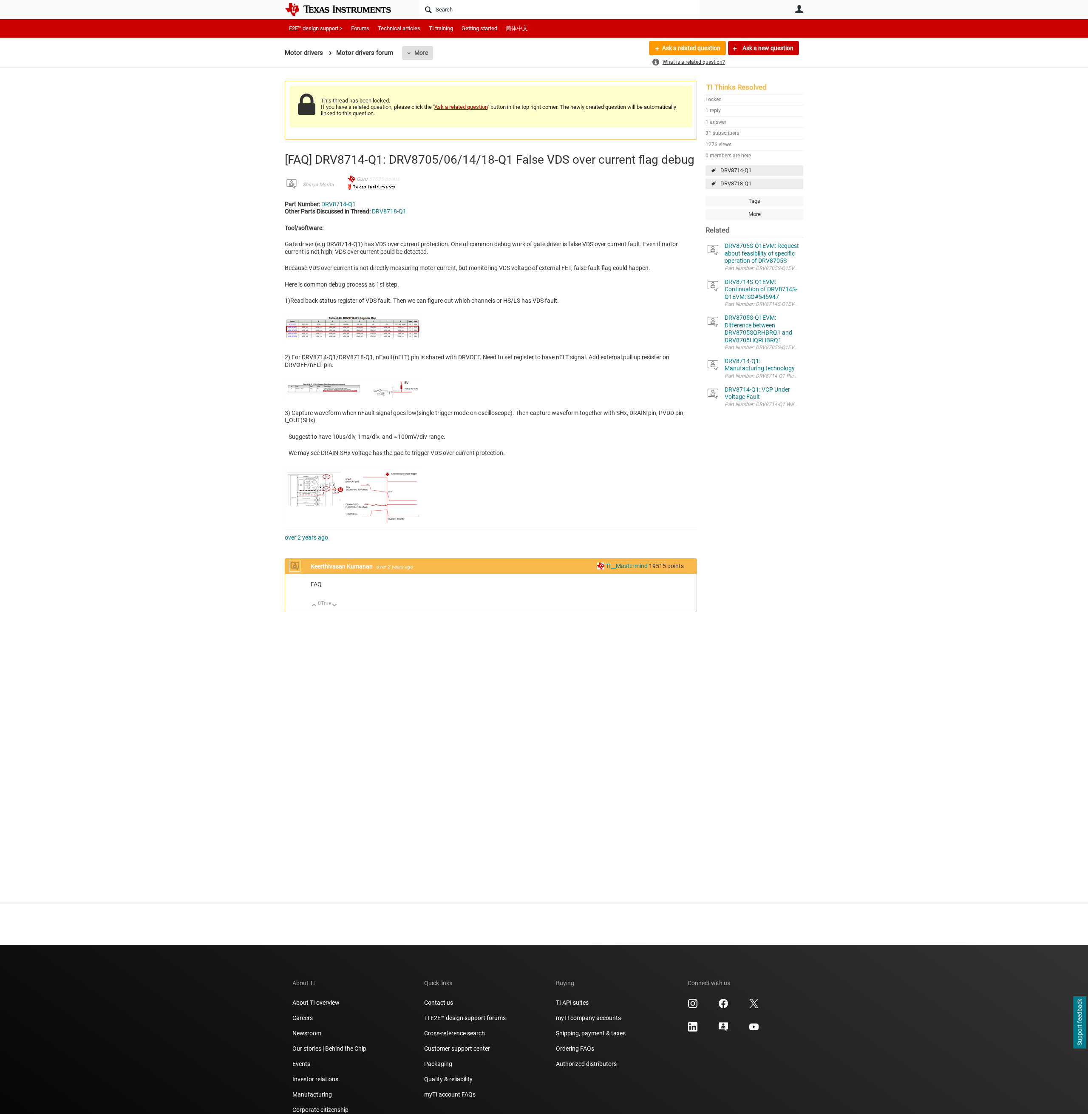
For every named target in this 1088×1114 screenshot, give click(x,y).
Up (314, 605)
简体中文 (517, 28)
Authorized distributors (586, 1063)
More (421, 52)
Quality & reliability (448, 1079)
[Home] (344, 9)
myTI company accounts (588, 1018)
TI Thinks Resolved (736, 87)
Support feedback (1079, 1022)
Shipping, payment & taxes (591, 1033)
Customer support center (457, 1048)
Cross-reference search (454, 1033)
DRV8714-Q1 (735, 170)
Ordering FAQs (575, 1048)
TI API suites (572, 1002)
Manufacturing (312, 1094)
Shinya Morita (318, 185)
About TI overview (316, 1002)
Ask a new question (767, 48)
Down (334, 605)
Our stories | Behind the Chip (329, 1048)
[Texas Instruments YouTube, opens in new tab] (754, 1029)
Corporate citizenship (320, 1109)
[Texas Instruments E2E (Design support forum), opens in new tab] (723, 1029)
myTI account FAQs (450, 1094)
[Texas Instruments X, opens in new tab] (754, 1006)
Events (301, 1063)
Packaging (438, 1063)
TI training (441, 28)
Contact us (438, 1002)
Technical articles (399, 28)
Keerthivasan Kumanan (342, 566)
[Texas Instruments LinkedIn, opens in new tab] (693, 1029)
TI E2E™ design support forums (465, 1018)
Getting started (479, 28)
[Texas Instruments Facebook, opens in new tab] (723, 1006)
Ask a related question (691, 48)
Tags (754, 201)
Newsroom (306, 1033)
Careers (302, 1018)
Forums (360, 28)
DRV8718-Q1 (735, 183)
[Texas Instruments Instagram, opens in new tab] (693, 1006)
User (799, 9)
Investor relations (315, 1079)
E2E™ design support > (316, 28)
